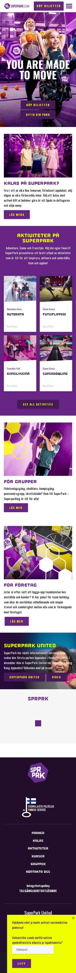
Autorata (15, 314)
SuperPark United (38, 912)
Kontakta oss (38, 872)
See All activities (38, 404)
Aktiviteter (38, 848)
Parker (38, 833)
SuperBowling (55, 374)
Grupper (38, 864)
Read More (12, 326)
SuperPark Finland (17, 6)
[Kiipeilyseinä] (20, 348)
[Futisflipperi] (56, 289)
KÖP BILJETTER (49, 6)
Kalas (38, 841)
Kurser (38, 856)
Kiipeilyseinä (18, 374)
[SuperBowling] (56, 348)
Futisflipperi (54, 314)
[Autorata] (20, 289)
